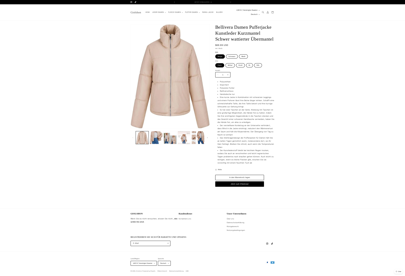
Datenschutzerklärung (235, 223)
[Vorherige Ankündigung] (174, 2)
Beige (220, 56)
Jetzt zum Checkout (240, 184)
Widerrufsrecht (162, 271)
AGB (187, 271)
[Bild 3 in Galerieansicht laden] (170, 137)
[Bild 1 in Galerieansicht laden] (142, 137)
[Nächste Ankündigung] (230, 2)
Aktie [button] (220, 170)
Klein (220, 65)
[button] (159, 12)
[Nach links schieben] (133, 137)
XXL (258, 65)
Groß (240, 65)
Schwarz (231, 56)
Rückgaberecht (233, 227)
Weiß (243, 56)
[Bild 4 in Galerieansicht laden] (184, 137)
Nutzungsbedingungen (236, 230)
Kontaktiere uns (185, 219)
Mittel (230, 65)
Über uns (230, 219)
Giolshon (139, 271)
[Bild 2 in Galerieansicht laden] (156, 137)
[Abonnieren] (167, 243)
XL (249, 65)
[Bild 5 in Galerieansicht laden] (198, 137)
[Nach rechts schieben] (207, 137)
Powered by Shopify (148, 271)
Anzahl (217, 70)
